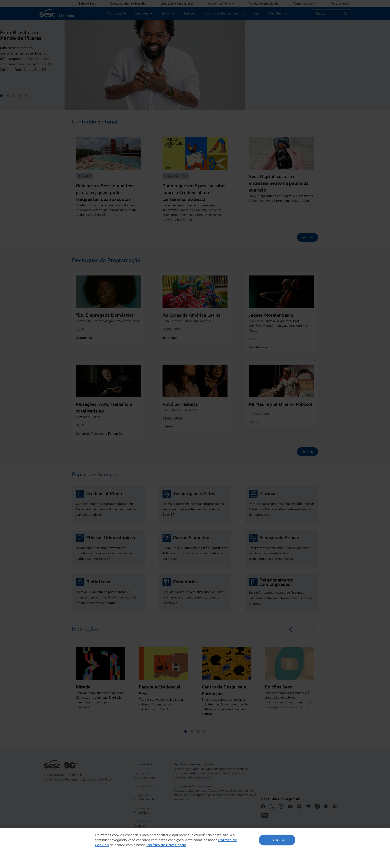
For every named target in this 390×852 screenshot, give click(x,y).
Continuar (277, 840)
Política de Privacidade (166, 845)
